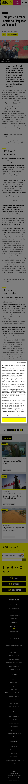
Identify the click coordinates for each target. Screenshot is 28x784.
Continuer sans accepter (21, 362)
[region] (14, 392)
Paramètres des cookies (14, 415)
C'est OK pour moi (14, 420)
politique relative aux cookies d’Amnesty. (13, 411)
